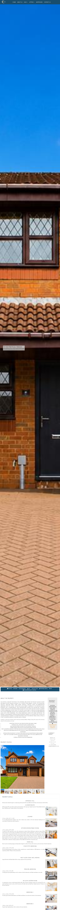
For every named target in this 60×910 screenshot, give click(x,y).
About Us (19, 2)
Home (14, 2)
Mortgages (39, 2)
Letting (31, 2)
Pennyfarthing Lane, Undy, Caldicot (52, 726)
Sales (25, 2)
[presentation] (2, 767)
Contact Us (47, 2)
